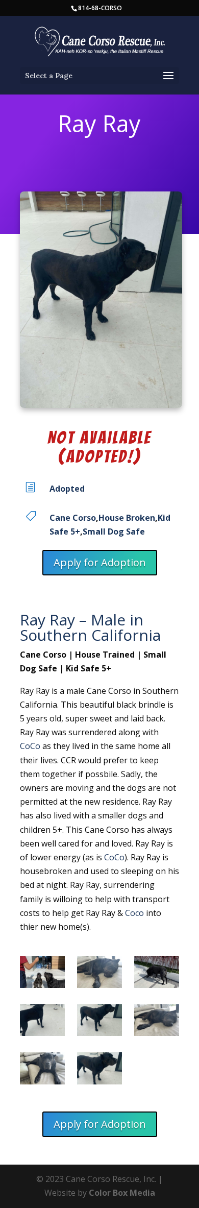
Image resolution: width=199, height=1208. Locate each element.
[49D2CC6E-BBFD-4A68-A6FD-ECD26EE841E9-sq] (99, 1022)
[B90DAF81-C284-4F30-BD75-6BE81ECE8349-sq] (99, 974)
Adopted (67, 488)
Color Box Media (122, 1192)
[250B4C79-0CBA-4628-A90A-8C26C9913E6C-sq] (42, 1022)
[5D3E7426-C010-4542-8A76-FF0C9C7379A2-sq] (156, 1022)
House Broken (126, 517)
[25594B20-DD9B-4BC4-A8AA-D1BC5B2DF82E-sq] (156, 974)
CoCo (30, 746)
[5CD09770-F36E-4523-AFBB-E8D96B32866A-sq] (42, 1070)
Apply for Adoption (100, 562)
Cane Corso (72, 517)
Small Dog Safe (114, 531)
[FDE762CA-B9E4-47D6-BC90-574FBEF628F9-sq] (42, 974)
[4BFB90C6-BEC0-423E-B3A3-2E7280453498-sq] (99, 1070)
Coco (134, 913)
